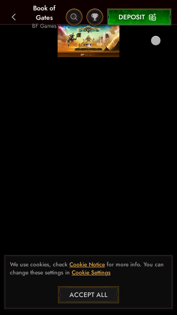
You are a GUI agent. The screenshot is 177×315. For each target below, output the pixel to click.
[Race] (94, 17)
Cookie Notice (87, 265)
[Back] (14, 17)
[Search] (74, 17)
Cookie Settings (91, 273)
